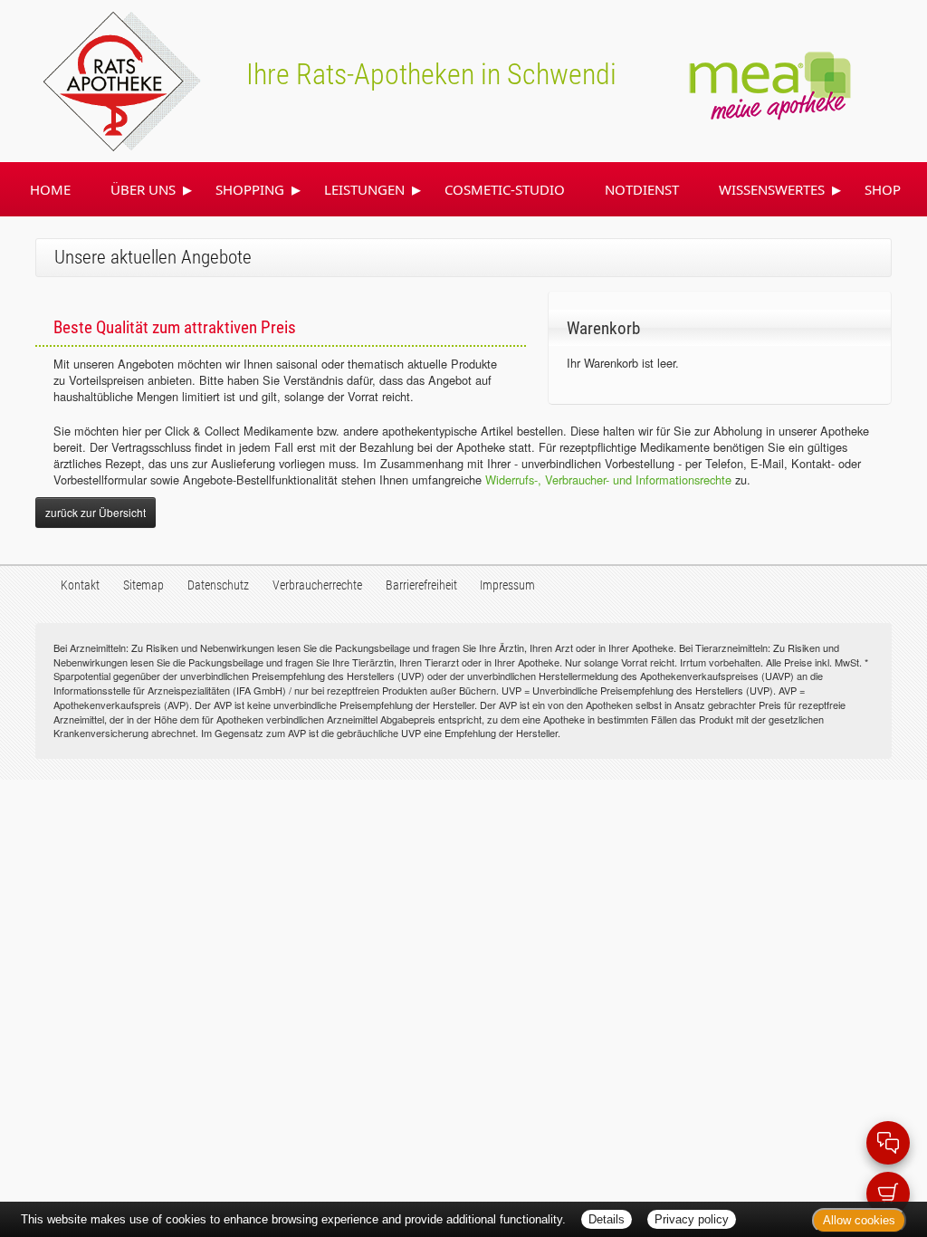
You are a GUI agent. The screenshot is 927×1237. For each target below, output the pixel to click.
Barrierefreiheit (421, 585)
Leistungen (364, 189)
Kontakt (80, 585)
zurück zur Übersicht (95, 512)
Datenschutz (218, 585)
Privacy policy (692, 1219)
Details (606, 1219)
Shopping (249, 189)
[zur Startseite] (100, 79)
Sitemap (143, 585)
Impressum (507, 585)
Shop (883, 189)
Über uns (143, 189)
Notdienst (642, 189)
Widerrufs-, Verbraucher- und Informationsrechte (608, 479)
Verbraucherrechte (317, 585)
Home (50, 189)
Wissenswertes (772, 189)
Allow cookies (859, 1220)
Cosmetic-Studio (504, 189)
